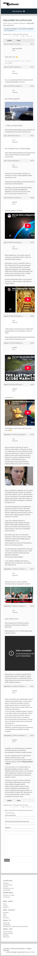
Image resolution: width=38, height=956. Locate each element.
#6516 (32, 606)
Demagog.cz (7, 925)
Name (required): (10, 815)
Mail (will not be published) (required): (17, 821)
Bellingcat (6, 937)
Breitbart (6, 935)
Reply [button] (20, 44)
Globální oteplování (20, 23)
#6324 (32, 86)
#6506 (32, 434)
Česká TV (6, 907)
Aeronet (5, 886)
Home (5, 23)
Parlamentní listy (8, 888)
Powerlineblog (7, 931)
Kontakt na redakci (9, 895)
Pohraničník (6, 890)
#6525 (32, 735)
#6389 (32, 198)
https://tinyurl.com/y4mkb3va (14, 557)
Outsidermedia (7, 885)
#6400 (32, 242)
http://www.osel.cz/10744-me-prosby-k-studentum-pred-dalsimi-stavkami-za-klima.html (17, 625)
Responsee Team (29, 952)
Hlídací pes (6, 923)
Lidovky (5, 906)
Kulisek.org (6, 897)
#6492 (32, 343)
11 (31, 36)
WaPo (5, 916)
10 (28, 36)
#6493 (32, 384)
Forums (10, 23)
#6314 (32, 44)
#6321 (32, 67)
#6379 (32, 161)
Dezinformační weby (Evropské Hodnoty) (15, 926)
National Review (8, 933)
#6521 (32, 686)
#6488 (32, 316)
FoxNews (6, 912)
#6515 (32, 569)
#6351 (32, 136)
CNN (4, 914)
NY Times (6, 918)
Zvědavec (6, 883)
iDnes (5, 904)
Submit (7, 860)
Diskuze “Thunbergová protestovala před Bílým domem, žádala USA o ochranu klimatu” (17, 461)
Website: (8, 827)
